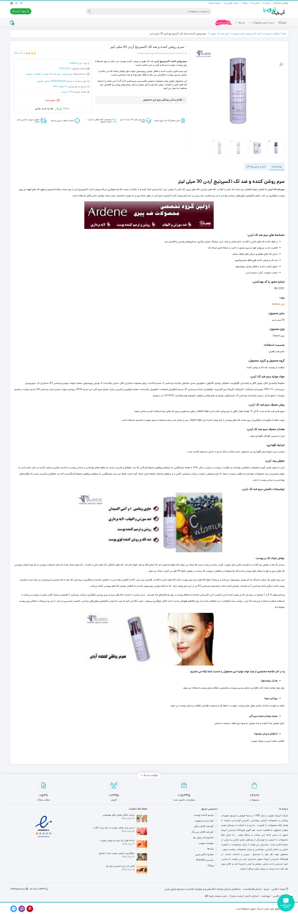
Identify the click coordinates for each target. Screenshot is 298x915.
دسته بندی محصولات (263, 22)
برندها (241, 22)
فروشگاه (282, 22)
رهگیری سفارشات (280, 3)
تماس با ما (255, 3)
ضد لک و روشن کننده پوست (246, 33)
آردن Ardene (75, 63)
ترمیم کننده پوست (203, 815)
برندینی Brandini (204, 860)
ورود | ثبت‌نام (19, 11)
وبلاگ (244, 3)
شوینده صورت (206, 843)
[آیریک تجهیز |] (274, 11)
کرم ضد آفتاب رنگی (203, 826)
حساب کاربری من (231, 3)
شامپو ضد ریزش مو (203, 837)
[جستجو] (89, 11)
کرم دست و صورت (204, 820)
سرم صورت (67, 74)
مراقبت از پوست (271, 33)
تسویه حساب (214, 3)
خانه (284, 33)
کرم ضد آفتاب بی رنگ (202, 832)
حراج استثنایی (223, 22)
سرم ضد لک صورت (219, 33)
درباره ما (266, 3)
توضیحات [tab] (277, 166)
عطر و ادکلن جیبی (204, 854)
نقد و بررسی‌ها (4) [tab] (256, 166)
